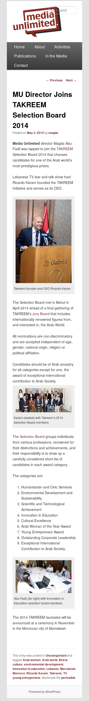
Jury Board (40, 313)
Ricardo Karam (37, 673)
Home (19, 47)
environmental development (43, 664)
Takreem (55, 673)
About (39, 47)
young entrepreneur (27, 677)
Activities (62, 47)
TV (65, 673)
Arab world (49, 660)
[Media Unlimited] (44, 21)
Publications (25, 56)
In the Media (56, 56)
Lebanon (52, 668)
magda (53, 132)
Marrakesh (67, 668)
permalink (68, 677)
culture (17, 664)
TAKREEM (65, 148)
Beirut (63, 660)
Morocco (19, 673)
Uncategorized (56, 655)
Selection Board (32, 436)
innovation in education (29, 668)
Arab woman (32, 660)
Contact (21, 65)
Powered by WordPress (44, 691)
